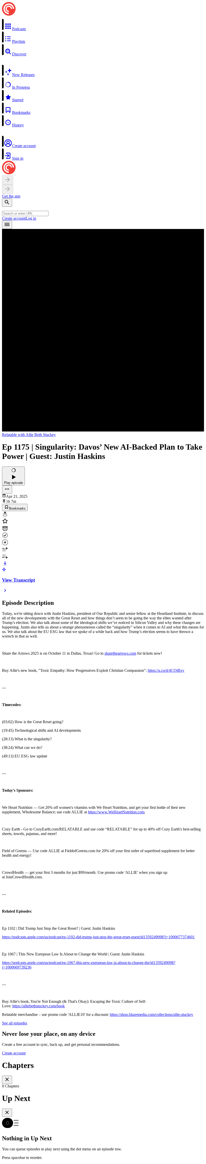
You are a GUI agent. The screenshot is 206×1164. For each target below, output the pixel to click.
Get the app (11, 196)
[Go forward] (7, 189)
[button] (103, 25)
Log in (31, 218)
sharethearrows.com (120, 653)
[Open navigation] (7, 225)
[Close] (7, 1080)
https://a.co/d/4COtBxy (166, 670)
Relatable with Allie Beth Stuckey (29, 435)
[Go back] (7, 180)
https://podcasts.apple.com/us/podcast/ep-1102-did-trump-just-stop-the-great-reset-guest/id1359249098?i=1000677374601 (98, 937)
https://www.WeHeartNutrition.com (116, 812)
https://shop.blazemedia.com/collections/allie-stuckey (151, 1014)
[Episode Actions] (7, 489)
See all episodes (14, 1023)
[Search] (7, 202)
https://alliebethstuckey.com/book (38, 1006)
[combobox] (25, 213)
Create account (14, 218)
